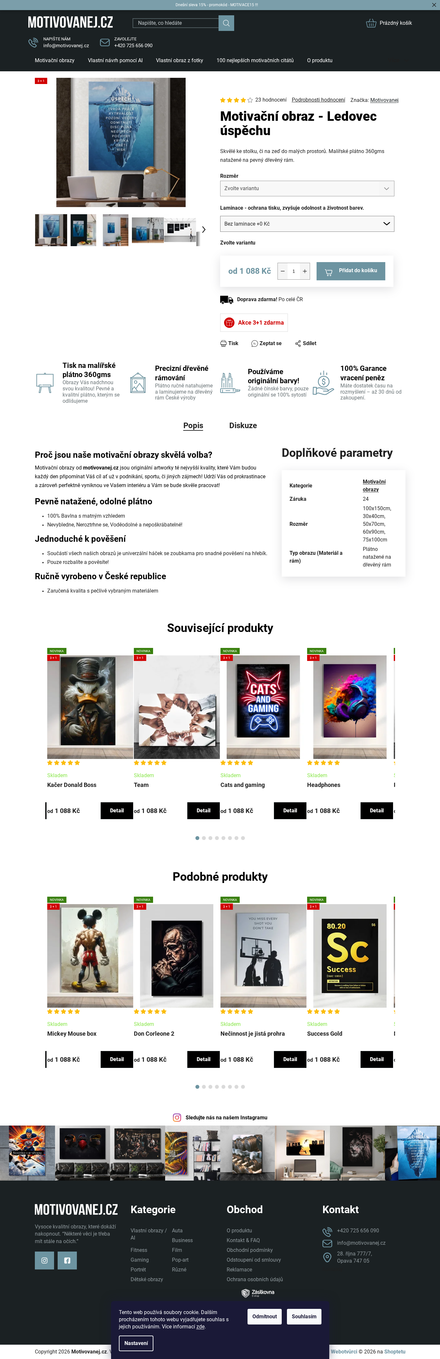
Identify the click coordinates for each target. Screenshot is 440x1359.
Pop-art (180, 1260)
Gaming (140, 1260)
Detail (117, 810)
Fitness (139, 1250)
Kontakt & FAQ (243, 1240)
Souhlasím (304, 1316)
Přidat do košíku (358, 270)
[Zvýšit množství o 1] (305, 271)
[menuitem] (54, 60)
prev (40, 742)
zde (200, 1327)
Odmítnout (264, 1316)
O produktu (239, 1230)
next (400, 742)
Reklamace (239, 1270)
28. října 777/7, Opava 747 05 (354, 1257)
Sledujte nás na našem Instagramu (226, 1117)
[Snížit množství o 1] (283, 271)
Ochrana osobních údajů (255, 1279)
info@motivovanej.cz (66, 46)
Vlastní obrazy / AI (149, 1234)
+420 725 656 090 (133, 46)
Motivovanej (384, 100)
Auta (177, 1230)
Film (177, 1250)
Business (182, 1240)
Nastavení (136, 1343)
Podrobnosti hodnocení (318, 100)
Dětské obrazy (147, 1279)
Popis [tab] (193, 425)
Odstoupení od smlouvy (254, 1260)
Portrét (138, 1270)
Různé (179, 1270)
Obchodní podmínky (250, 1250)
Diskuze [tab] (243, 425)
